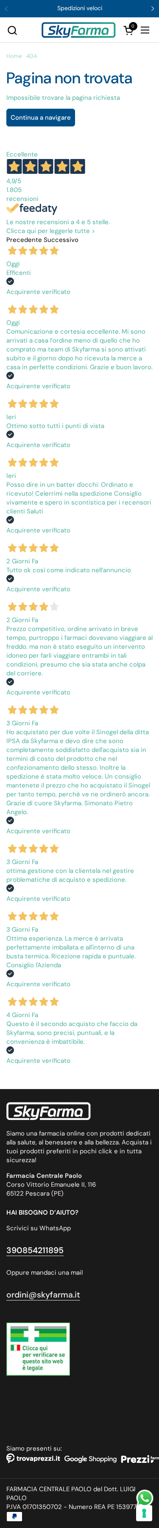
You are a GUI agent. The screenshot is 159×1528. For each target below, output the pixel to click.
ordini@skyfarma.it (43, 1294)
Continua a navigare (41, 117)
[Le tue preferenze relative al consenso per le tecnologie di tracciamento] (144, 1513)
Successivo (61, 240)
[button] (12, 30)
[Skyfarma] (79, 30)
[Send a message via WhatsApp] (145, 1498)
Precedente (24, 240)
